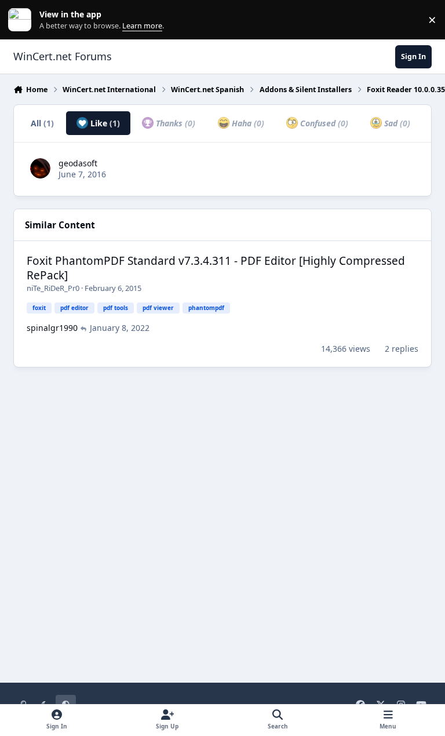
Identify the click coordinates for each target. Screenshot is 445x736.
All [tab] (42, 123)
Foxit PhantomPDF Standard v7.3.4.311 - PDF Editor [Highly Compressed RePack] (216, 268)
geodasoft (78, 163)
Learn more (22, 19)
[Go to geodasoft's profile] (40, 168)
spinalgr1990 (52, 327)
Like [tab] (104, 123)
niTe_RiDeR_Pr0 (53, 288)
